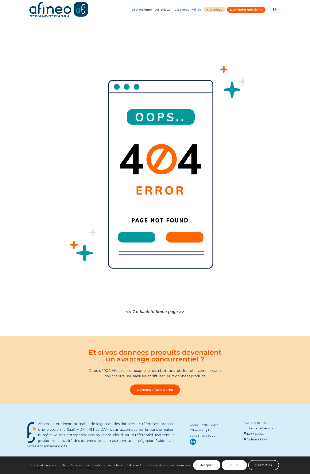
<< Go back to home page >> (155, 311)
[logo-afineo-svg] (58, 9)
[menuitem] (143, 9)
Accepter (206, 465)
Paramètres (263, 465)
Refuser (234, 465)
